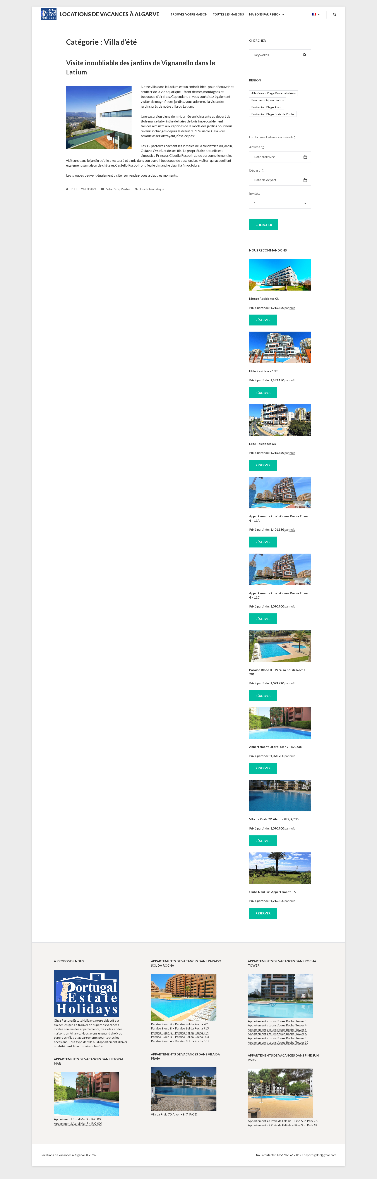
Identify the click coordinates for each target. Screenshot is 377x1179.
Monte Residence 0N (264, 298)
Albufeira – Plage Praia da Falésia (273, 93)
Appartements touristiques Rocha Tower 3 (277, 1021)
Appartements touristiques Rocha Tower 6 (277, 1034)
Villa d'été (113, 189)
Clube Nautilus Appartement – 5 (272, 892)
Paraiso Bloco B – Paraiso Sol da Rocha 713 (180, 1028)
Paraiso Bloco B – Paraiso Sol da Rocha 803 (180, 1037)
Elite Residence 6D (262, 444)
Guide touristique (152, 189)
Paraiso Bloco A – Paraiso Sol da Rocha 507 (180, 1041)
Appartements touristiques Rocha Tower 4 (277, 1025)
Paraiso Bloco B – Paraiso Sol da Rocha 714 (180, 1032)
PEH (73, 189)
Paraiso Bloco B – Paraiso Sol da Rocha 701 (180, 1024)
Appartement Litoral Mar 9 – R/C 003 (275, 747)
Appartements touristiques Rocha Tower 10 (278, 1042)
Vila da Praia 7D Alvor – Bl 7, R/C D (274, 819)
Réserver (263, 320)
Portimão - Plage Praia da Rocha (272, 114)
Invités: (254, 193)
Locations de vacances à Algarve (109, 14)
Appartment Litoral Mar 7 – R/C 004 (78, 1123)
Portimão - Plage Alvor (266, 107)
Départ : (256, 170)
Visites (125, 189)
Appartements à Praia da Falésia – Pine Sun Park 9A (283, 1121)
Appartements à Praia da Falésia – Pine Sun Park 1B (282, 1125)
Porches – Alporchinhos (267, 100)
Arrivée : (256, 147)
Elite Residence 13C (263, 371)
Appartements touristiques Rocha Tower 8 (277, 1038)
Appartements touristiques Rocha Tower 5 (277, 1029)
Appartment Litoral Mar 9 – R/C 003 (78, 1119)
